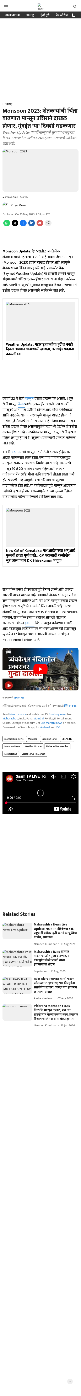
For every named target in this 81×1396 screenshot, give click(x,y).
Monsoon (32, 739)
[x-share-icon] (15, 225)
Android (45, 727)
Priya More (18, 205)
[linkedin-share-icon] (31, 225)
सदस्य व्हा (19, 697)
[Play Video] (40, 669)
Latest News (10, 754)
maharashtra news (13, 739)
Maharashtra (10, 718)
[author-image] (5, 205)
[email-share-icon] (40, 225)
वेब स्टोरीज (62, 15)
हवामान (29, 623)
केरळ (21, 404)
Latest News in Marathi (33, 754)
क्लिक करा (70, 705)
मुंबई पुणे (44, 15)
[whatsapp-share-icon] (6, 225)
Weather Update (33, 746)
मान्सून (29, 399)
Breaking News (49, 739)
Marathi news (17, 714)
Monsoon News (12, 746)
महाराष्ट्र (30, 15)
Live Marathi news (51, 722)
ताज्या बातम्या (12, 15)
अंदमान (15, 452)
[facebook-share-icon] (23, 225)
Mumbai (38, 718)
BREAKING (67, 739)
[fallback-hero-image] (17, 931)
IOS (58, 727)
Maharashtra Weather (57, 746)
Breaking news (57, 714)
